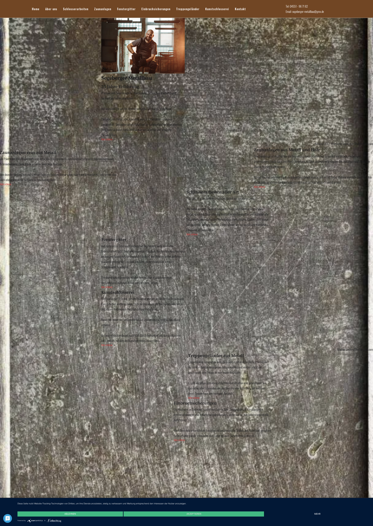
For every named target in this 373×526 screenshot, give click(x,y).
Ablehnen (70, 513)
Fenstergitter (126, 9)
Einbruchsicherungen (155, 9)
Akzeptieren (193, 513)
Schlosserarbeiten (75, 9)
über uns (51, 9)
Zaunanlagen (102, 9)
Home (35, 9)
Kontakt (240, 9)
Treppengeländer (187, 9)
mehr (317, 513)
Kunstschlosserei (217, 9)
